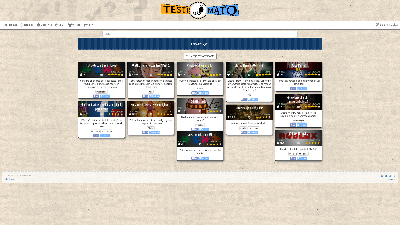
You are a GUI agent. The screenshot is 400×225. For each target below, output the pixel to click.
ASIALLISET (46, 25)
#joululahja (253, 128)
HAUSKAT (28, 25)
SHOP (90, 25)
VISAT (61, 25)
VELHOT (76, 25)
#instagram (107, 131)
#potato (200, 125)
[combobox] (200, 34)
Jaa (96, 96)
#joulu (243, 128)
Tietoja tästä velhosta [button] (201, 56)
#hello (151, 128)
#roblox (293, 153)
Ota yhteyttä (10, 179)
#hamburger (298, 120)
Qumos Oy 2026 (13, 175)
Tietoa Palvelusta (387, 176)
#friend (200, 88)
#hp (151, 91)
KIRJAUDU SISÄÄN (388, 25)
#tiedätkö (303, 153)
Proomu (27, 175)
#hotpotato (101, 91)
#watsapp (95, 131)
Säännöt (391, 179)
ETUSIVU (12, 25)
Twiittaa (106, 96)
